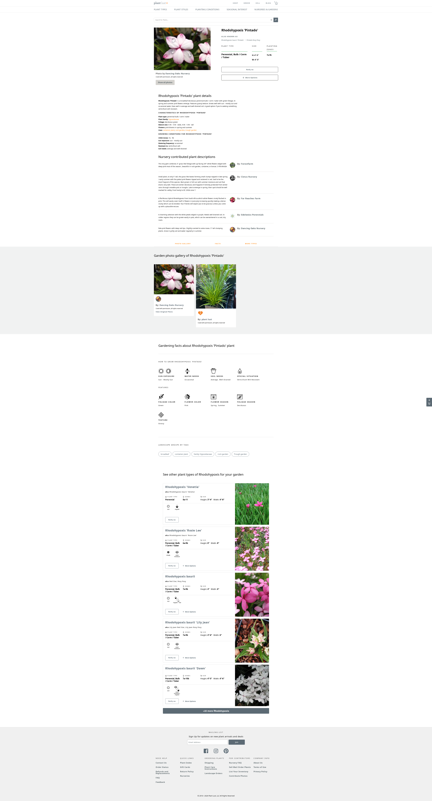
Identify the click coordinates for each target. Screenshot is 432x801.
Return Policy (187, 771)
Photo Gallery (183, 244)
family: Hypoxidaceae (203, 454)
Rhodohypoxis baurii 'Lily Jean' (187, 622)
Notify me (249, 69)
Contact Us (161, 763)
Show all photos (165, 82)
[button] (271, 20)
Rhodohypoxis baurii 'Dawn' (185, 668)
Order (247, 3)
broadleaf (165, 454)
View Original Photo (164, 312)
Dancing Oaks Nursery (172, 305)
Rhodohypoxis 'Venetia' (182, 487)
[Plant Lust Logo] (161, 3)
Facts (218, 244)
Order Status (162, 767)
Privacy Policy (260, 771)
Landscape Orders (213, 773)
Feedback (160, 782)
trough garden (191, 130)
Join (236, 742)
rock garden (180, 130)
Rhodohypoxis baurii (180, 576)
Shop (235, 3)
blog (268, 3)
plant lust (207, 319)
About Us (258, 763)
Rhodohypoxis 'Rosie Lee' (183, 530)
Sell (258, 3)
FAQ (158, 777)
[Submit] (275, 20)
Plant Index (186, 763)
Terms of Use (260, 767)
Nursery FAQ (235, 763)
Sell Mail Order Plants (240, 767)
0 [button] (276, 2)
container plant (169, 130)
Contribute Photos (238, 776)
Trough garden (240, 454)
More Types (251, 244)
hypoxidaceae (174, 119)
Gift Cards (185, 767)
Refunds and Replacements (163, 772)
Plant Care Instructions (211, 768)
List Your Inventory (238, 771)
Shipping (209, 763)
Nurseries (185, 776)
